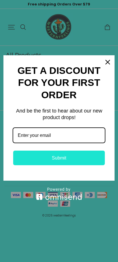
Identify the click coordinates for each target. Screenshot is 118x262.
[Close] (108, 62)
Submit (59, 157)
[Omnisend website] (59, 194)
